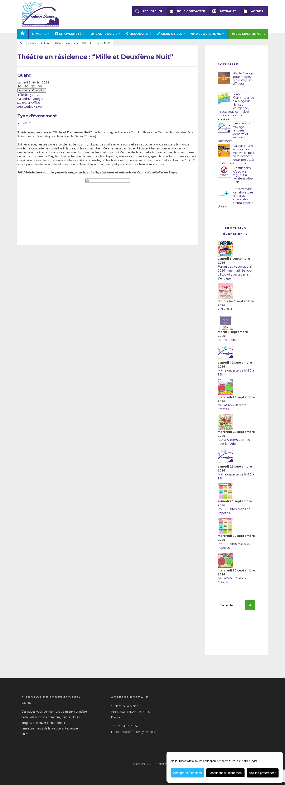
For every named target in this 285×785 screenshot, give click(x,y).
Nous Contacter (191, 11)
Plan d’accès (142, 764)
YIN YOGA (225, 309)
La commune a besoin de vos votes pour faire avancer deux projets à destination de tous (236, 154)
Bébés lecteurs (229, 340)
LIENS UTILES (171, 34)
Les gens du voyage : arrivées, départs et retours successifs (234, 132)
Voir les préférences (262, 773)
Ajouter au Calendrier (31, 90)
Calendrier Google (30, 98)
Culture (45, 43)
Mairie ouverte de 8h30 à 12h (236, 372)
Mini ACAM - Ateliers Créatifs (232, 407)
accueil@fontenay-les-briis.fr (139, 732)
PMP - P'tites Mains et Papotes (234, 511)
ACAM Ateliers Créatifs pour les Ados (234, 441)
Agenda (257, 11)
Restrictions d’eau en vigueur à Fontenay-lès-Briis (243, 175)
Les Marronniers (251, 34)
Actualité (228, 11)
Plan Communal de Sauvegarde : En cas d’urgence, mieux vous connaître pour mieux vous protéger (236, 106)
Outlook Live (33, 106)
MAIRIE (41, 34)
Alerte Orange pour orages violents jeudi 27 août (243, 78)
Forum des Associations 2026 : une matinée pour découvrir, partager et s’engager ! (235, 272)
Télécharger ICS (28, 94)
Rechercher (152, 11)
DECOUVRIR (139, 34)
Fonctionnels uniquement (225, 773)
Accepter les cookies (187, 773)
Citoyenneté (70, 34)
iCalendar (23, 102)
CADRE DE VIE (106, 34)
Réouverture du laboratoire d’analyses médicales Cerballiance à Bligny (235, 197)
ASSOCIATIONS (208, 34)
